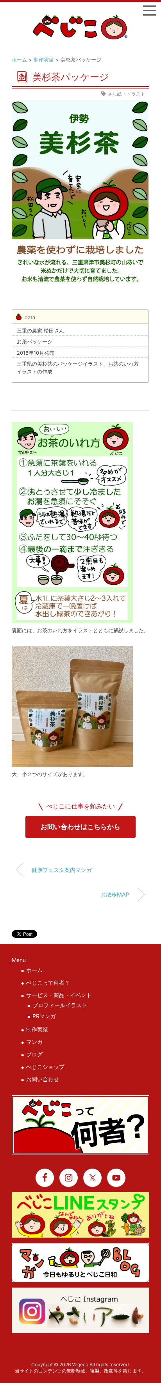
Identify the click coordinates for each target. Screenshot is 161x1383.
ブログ (34, 1054)
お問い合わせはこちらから (80, 827)
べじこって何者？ (48, 982)
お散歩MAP (114, 894)
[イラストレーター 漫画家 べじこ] (80, 19)
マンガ (34, 1041)
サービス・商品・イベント (59, 995)
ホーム (19, 60)
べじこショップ (45, 1066)
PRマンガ (44, 1016)
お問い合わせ (42, 1079)
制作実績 (44, 60)
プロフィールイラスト (59, 1005)
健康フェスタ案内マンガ (62, 870)
